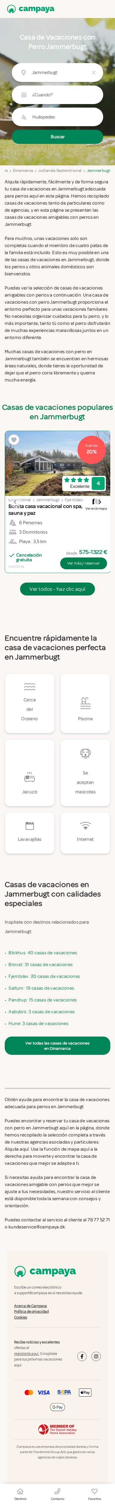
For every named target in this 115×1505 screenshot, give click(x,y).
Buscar (58, 137)
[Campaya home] (29, 9)
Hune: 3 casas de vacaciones (38, 1024)
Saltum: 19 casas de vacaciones (41, 988)
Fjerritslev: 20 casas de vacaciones (44, 976)
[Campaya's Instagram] (96, 1356)
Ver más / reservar (83, 563)
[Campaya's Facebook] (82, 1356)
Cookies (20, 1317)
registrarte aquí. (26, 1353)
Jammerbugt (99, 170)
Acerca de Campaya (30, 1306)
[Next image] (100, 502)
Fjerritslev (74, 499)
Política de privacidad (31, 1311)
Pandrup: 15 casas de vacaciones (43, 1000)
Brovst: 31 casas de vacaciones (41, 965)
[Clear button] (93, 72)
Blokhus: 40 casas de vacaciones (43, 953)
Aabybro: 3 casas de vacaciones (42, 1012)
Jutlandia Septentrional (59, 170)
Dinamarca (23, 170)
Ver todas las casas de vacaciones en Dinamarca (57, 1045)
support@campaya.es (34, 1293)
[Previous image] (15, 502)
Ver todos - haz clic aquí (57, 589)
